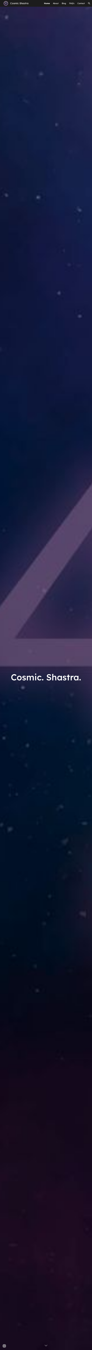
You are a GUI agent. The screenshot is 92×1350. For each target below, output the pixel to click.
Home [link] (47, 3)
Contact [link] (81, 3)
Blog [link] (64, 3)
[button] (89, 3)
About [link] (56, 3)
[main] (46, 678)
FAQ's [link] (71, 3)
